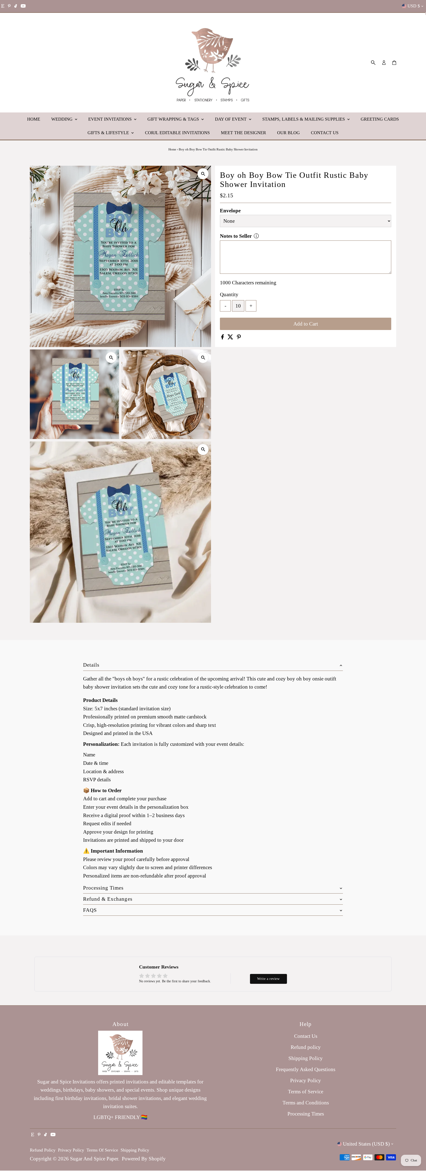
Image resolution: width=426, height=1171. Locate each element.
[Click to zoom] (203, 173)
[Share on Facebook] (223, 338)
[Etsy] (2, 6)
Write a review (268, 979)
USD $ (414, 5)
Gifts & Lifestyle (109, 132)
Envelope (230, 211)
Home (33, 119)
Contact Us (324, 132)
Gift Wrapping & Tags (173, 119)
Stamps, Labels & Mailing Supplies (304, 119)
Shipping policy (135, 1150)
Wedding (62, 119)
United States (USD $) (366, 1144)
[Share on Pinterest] (239, 338)
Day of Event (231, 119)
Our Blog (288, 132)
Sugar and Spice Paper (94, 1159)
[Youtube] (23, 6)
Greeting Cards (380, 119)
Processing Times (305, 1114)
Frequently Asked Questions (305, 1069)
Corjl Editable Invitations (177, 132)
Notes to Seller (236, 236)
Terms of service (102, 1150)
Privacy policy (71, 1150)
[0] (394, 62)
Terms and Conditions (306, 1103)
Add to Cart (305, 324)
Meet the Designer (243, 132)
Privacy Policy (305, 1080)
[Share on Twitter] (231, 338)
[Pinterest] (9, 6)
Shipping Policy (305, 1058)
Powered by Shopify (144, 1159)
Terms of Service (305, 1092)
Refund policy (306, 1047)
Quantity (229, 294)
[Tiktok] (15, 6)
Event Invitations (110, 119)
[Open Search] (373, 62)
